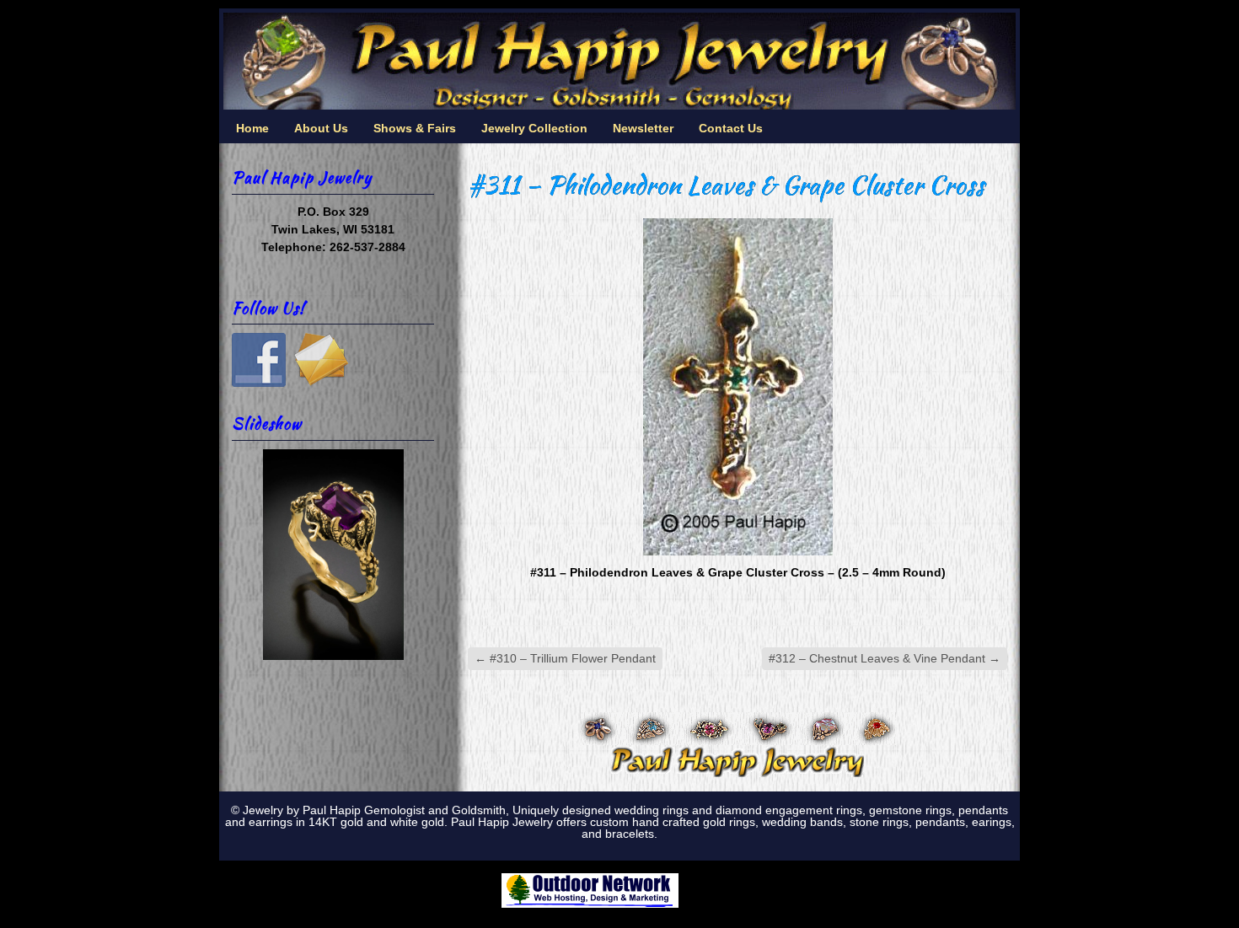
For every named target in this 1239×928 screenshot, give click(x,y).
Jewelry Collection (534, 128)
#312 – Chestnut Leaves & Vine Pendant (884, 658)
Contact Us (731, 128)
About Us (321, 128)
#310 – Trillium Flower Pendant (565, 658)
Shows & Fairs (414, 128)
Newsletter (643, 128)
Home (252, 128)
